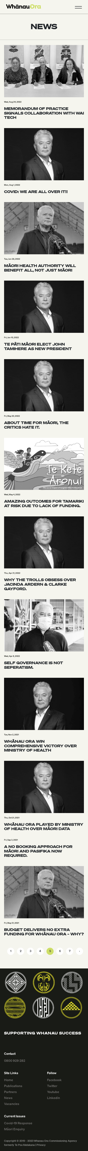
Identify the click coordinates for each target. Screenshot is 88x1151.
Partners (10, 1092)
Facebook (54, 1080)
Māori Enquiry (14, 1129)
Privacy (41, 1145)
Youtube (53, 1092)
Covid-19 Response (18, 1123)
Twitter (52, 1086)
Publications (13, 1086)
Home (8, 1080)
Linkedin (53, 1098)
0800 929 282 (14, 1060)
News (8, 1098)
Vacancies (11, 1104)
